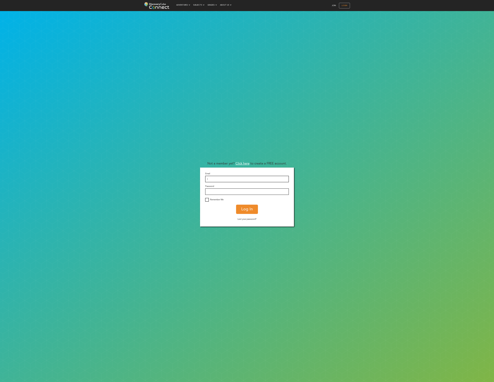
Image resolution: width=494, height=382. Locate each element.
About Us (224, 5)
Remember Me (217, 200)
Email (207, 174)
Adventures (182, 5)
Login (344, 5)
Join (334, 5)
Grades (211, 5)
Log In (247, 209)
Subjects (197, 5)
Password (209, 186)
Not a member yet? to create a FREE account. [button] (247, 163)
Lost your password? (247, 219)
